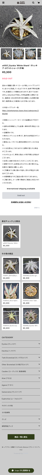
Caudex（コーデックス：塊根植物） (14, 371)
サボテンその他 (7, 406)
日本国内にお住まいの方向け (21, 202)
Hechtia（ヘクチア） (9, 351)
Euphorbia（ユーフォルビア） (12, 399)
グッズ (4, 419)
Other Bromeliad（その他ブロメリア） (15, 365)
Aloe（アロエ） (7, 378)
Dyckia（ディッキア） (9, 344)
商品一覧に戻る (21, 437)
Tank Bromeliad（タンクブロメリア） (15, 358)
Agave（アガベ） (8, 385)
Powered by (18, 453)
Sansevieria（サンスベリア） (12, 392)
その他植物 (6, 412)
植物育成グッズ (7, 426)
